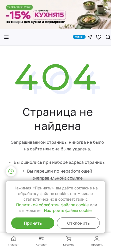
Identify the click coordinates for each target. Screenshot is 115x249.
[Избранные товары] (98, 37)
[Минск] (90, 37)
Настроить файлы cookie (68, 210)
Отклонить (78, 223)
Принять (33, 223)
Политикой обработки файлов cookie (52, 204)
